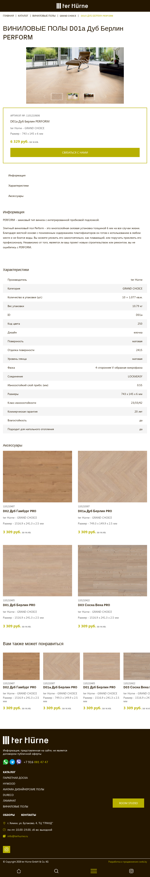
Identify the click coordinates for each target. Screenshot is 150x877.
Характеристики (18, 185)
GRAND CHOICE (68, 16)
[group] (89, 75)
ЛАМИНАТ (9, 800)
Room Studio (128, 803)
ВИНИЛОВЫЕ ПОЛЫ (44, 16)
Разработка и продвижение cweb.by (127, 861)
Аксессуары (15, 196)
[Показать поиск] (56, 871)
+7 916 (35, 762)
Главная (8, 16)
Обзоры (9, 815)
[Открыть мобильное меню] (93, 871)
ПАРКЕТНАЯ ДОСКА (15, 778)
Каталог (23, 16)
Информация (17, 175)
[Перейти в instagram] (6, 849)
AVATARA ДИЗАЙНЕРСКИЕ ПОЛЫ (23, 789)
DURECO (8, 795)
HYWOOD (9, 783)
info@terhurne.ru (17, 836)
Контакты (28, 815)
